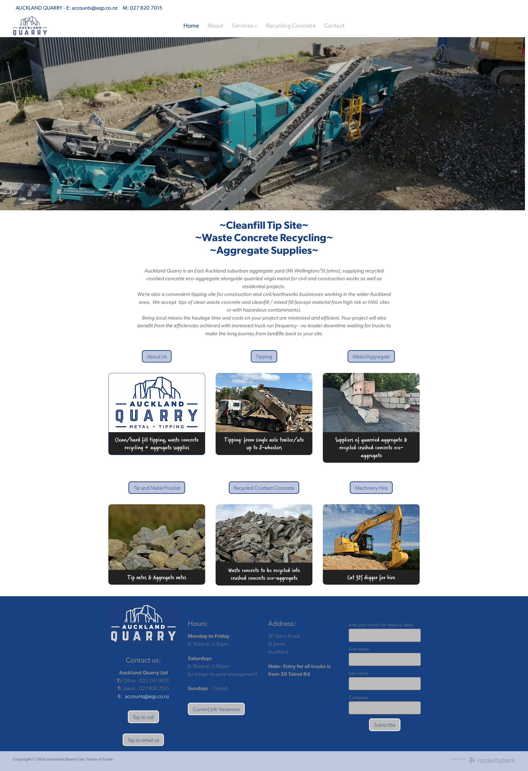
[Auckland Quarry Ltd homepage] (63, 26)
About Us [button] (157, 356)
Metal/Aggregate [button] (371, 356)
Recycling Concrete (291, 25)
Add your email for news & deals (381, 624)
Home (191, 25)
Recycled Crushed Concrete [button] (264, 487)
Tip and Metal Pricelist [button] (157, 487)
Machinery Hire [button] (371, 487)
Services (243, 25)
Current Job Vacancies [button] (216, 708)
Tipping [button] (264, 356)
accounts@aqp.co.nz (95, 7)
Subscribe (384, 724)
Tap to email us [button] (143, 739)
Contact (334, 25)
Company (358, 697)
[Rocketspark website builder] (482, 761)
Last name (358, 673)
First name (359, 648)
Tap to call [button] (143, 716)
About (215, 25)
